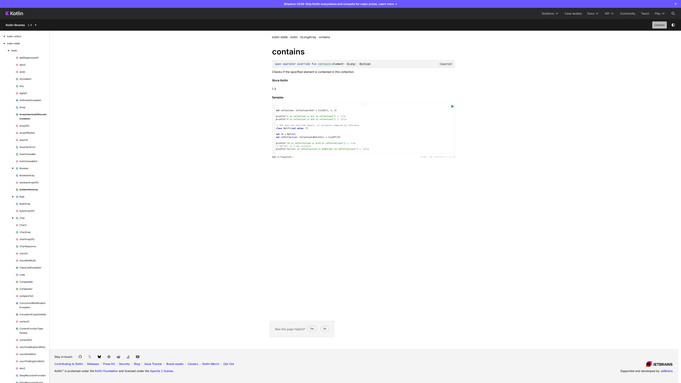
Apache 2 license (161, 371)
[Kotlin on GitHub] (80, 357)
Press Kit (109, 364)
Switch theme (673, 25)
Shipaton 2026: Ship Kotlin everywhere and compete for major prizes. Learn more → (340, 4)
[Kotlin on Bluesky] (99, 357)
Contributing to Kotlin (68, 364)
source (446, 64)
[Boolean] (8, 168)
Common (659, 24)
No (324, 328)
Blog (137, 364)
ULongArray (308, 37)
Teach (645, 13)
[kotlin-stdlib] (3, 43)
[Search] (673, 13)
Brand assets (174, 364)
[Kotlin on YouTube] (137, 357)
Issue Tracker (153, 364)
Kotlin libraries (15, 25)
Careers (193, 364)
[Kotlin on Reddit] (118, 357)
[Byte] (8, 196)
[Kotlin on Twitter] (90, 357)
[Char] (8, 217)
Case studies (573, 13)
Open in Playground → (282, 157)
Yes (312, 328)
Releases (93, 364)
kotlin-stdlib (280, 37)
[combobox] (37, 25)
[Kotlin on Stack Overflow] (128, 357)
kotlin (294, 37)
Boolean (365, 64)
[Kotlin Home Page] (14, 13)
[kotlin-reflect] (3, 36)
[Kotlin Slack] (109, 357)
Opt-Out (228, 364)
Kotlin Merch (210, 364)
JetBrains (666, 371)
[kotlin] (5, 50)
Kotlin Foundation (106, 371)
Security (124, 364)
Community (627, 13)
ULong (351, 64)
